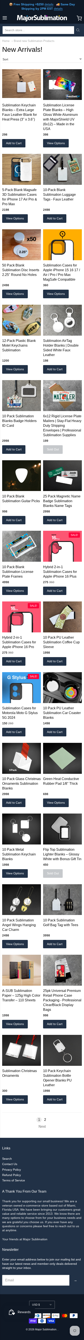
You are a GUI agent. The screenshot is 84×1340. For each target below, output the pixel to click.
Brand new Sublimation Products (34, 41)
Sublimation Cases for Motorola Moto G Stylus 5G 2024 (20, 712)
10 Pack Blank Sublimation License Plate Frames (17, 571)
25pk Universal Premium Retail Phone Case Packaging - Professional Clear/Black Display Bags (62, 1000)
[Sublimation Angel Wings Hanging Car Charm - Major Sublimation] (21, 899)
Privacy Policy (11, 1169)
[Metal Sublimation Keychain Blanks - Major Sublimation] (21, 829)
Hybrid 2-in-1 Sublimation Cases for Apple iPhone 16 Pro (19, 642)
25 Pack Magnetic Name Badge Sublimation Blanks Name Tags (62, 501)
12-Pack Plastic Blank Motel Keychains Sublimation (19, 345)
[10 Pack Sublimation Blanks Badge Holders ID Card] (21, 395)
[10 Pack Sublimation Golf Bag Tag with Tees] (62, 899)
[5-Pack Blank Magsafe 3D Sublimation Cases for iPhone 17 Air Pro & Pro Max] (21, 169)
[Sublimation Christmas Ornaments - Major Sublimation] (21, 1050)
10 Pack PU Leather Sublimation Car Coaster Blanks (62, 712)
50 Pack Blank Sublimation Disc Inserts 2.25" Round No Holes (20, 270)
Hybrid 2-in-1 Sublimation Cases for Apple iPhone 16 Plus (60, 571)
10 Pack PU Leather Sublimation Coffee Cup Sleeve (61, 642)
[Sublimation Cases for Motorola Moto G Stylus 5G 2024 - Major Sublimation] (21, 687)
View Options (56, 143)
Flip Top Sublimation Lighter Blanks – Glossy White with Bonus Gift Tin (62, 854)
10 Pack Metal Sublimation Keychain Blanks (19, 854)
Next (42, 1126)
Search (7, 1158)
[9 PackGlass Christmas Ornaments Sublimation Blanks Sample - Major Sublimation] (21, 758)
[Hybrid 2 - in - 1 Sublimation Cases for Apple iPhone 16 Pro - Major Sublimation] (21, 616)
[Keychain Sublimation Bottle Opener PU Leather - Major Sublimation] (62, 1050)
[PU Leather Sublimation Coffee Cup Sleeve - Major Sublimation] (62, 616)
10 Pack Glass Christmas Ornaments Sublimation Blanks (21, 783)
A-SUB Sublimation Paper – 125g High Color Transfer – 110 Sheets (21, 995)
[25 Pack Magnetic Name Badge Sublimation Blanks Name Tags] (62, 475)
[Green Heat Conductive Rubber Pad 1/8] (62, 758)
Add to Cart (14, 143)
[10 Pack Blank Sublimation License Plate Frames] (21, 546)
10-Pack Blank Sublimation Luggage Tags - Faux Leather (59, 194)
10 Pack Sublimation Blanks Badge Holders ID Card (19, 420)
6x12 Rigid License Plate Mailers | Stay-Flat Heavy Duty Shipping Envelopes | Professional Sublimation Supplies (62, 425)
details (49, 4)
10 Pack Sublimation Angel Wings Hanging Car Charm (19, 925)
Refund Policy (11, 1175)
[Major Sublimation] (42, 18)
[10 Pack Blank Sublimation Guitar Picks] (21, 475)
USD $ (36, 1304)
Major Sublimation (45, 1329)
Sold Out (53, 449)
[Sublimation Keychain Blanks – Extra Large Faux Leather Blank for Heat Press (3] (21, 83)
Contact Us (9, 1164)
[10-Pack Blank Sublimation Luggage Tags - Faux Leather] (62, 169)
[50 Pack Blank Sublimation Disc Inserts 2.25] (21, 244)
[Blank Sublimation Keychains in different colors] (21, 320)
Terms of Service (13, 1180)
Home (5, 41)
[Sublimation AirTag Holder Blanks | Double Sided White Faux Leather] (62, 320)
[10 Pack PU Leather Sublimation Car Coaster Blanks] (62, 687)
